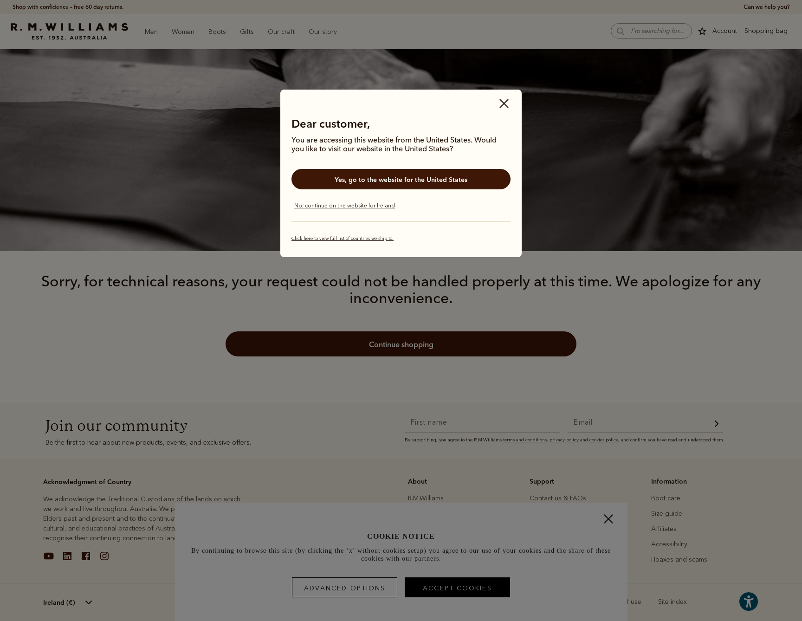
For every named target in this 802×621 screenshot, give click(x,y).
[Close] (504, 104)
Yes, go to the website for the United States (401, 179)
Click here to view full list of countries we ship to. (342, 238)
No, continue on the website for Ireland (344, 205)
